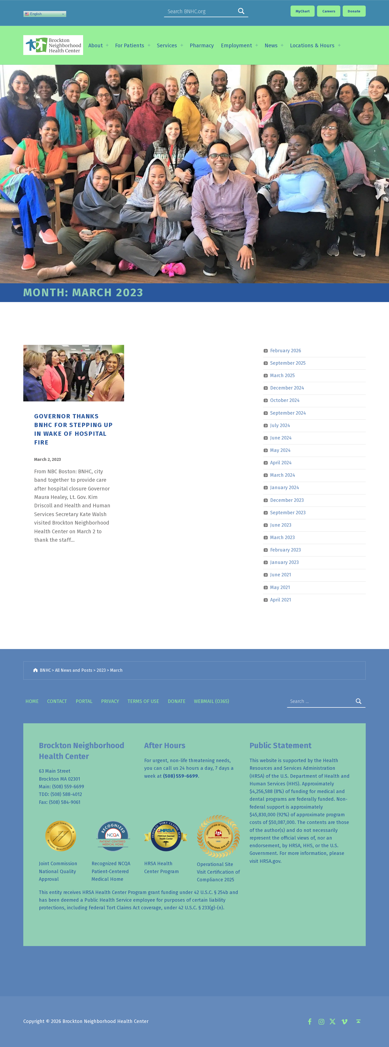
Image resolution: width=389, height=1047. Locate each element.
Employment (236, 45)
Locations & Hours (312, 45)
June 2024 (281, 438)
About (95, 45)
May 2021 (280, 587)
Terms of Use (143, 701)
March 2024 (282, 475)
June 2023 (280, 525)
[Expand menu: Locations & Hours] (339, 45)
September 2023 (288, 513)
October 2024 (285, 400)
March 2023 (282, 537)
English (35, 14)
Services (167, 45)
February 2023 (285, 550)
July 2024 (280, 425)
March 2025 (282, 375)
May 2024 (280, 450)
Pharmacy (202, 45)
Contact (57, 701)
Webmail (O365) (211, 701)
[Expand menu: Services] (181, 45)
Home (32, 701)
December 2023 (287, 500)
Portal (84, 701)
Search (241, 11)
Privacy (110, 701)
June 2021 (280, 575)
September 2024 (288, 413)
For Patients (129, 45)
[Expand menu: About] (107, 45)
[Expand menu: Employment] (256, 45)
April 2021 (280, 600)
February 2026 (285, 351)
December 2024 (287, 388)
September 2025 (288, 363)
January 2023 (284, 562)
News (271, 45)
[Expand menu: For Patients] (149, 45)
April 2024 (281, 463)
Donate (177, 701)
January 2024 (284, 487)
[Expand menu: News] (282, 45)
